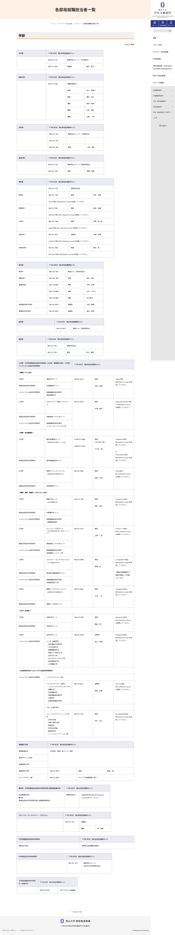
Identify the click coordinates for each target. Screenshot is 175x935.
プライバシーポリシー (9, 930)
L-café (155, 118)
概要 (154, 38)
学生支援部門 (157, 107)
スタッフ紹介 (157, 45)
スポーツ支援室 (158, 83)
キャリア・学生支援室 (160, 52)
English (164, 125)
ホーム (53, 24)
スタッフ (78, 24)
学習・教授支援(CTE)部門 (161, 112)
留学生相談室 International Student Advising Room (162, 67)
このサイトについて (27, 930)
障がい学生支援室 (159, 76)
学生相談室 (157, 59)
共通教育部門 (157, 90)
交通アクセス (171, 25)
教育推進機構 (163, 25)
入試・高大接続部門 (159, 101)
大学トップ (154, 25)
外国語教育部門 (158, 96)
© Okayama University (141, 930)
